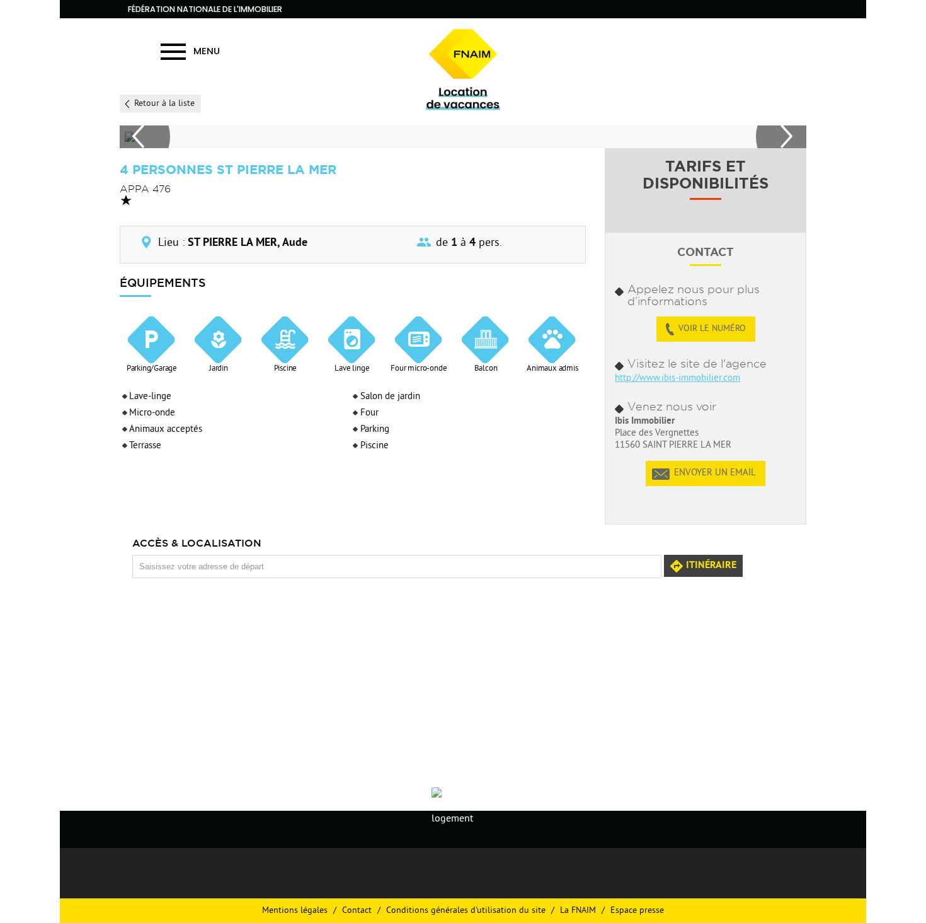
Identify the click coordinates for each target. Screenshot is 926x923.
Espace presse (637, 910)
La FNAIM (578, 910)
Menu (206, 50)
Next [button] (781, 137)
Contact (357, 910)
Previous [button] (145, 137)
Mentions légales (295, 910)
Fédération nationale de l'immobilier (205, 9)
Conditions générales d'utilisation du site (466, 910)
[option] (461, 136)
